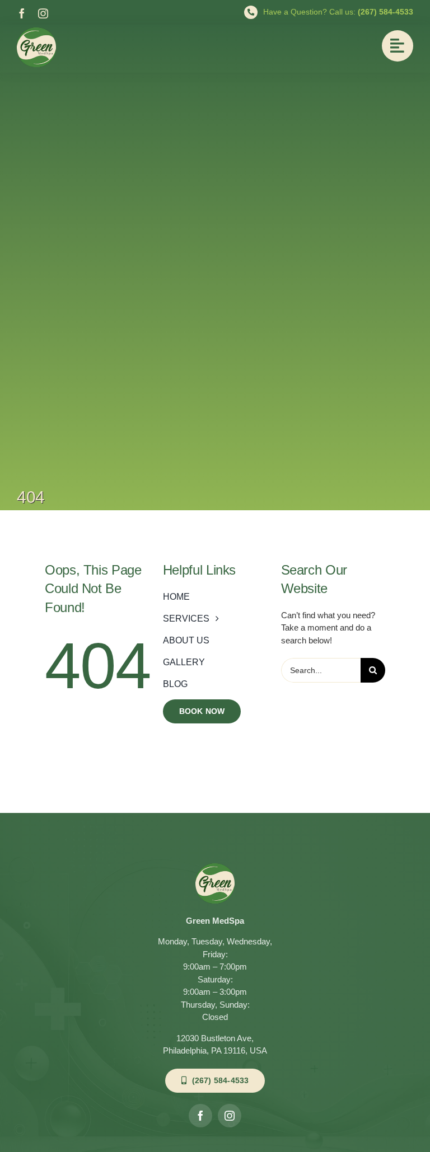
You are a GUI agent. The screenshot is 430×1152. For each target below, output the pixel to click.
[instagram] (43, 13)
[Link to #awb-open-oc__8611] (397, 46)
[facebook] (22, 13)
